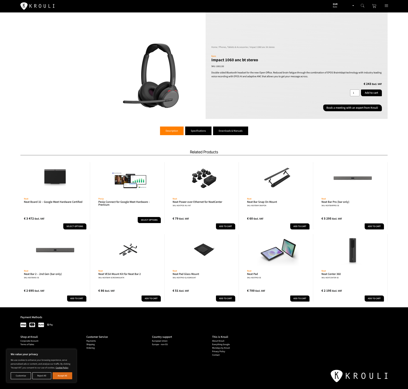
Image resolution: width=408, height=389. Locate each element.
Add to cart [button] (225, 226)
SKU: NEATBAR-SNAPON (256, 205)
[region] (41, 366)
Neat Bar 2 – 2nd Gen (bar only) (43, 274)
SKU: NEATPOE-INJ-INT (182, 205)
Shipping (90, 344)
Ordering (90, 348)
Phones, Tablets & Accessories (233, 47)
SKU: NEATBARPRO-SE (330, 205)
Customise (21, 375)
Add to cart (371, 93)
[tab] (172, 131)
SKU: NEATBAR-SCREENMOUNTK (111, 277)
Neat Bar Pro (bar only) (335, 202)
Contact (216, 355)
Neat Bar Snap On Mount (262, 202)
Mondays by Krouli (221, 348)
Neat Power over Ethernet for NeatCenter (197, 202)
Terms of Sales (27, 344)
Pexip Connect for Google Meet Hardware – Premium (124, 203)
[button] (362, 6)
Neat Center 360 (331, 274)
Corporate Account (29, 341)
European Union (160, 341)
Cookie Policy (62, 367)
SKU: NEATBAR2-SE (31, 277)
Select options (74, 226)
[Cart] (374, 6)
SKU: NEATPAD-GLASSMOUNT (184, 277)
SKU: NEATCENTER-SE (330, 277)
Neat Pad (252, 274)
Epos (213, 56)
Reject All (41, 375)
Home (214, 47)
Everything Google (221, 344)
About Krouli (218, 341)
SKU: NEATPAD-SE (254, 277)
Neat (26, 198)
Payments (91, 341)
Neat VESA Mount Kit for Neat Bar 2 (119, 274)
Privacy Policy (218, 351)
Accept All (62, 375)
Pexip (101, 198)
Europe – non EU (160, 344)
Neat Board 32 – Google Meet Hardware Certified (53, 202)
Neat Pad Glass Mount (186, 274)
